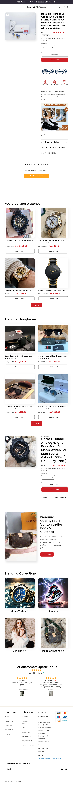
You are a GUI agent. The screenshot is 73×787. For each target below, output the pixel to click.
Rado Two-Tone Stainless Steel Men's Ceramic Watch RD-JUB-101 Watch (53, 291)
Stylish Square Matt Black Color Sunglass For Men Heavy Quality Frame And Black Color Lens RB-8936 (52, 356)
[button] (4, 7)
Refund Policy (26, 736)
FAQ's (23, 728)
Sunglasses (9, 725)
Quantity (44, 44)
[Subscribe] (37, 769)
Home (7, 717)
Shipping (53, 38)
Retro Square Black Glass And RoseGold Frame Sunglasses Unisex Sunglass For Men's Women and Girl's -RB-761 (18, 356)
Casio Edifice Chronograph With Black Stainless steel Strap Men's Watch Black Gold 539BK (19, 240)
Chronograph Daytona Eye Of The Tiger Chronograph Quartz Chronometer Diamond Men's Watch (18, 291)
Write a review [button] (36, 176)
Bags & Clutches (52, 650)
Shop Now (47, 554)
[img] (36, 670)
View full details (60, 498)
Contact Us (9, 730)
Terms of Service (28, 745)
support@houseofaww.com (50, 758)
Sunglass (18, 650)
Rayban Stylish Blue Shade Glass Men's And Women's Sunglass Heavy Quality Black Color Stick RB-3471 (52, 406)
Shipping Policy (27, 741)
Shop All (7, 734)
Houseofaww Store (15, 781)
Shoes (52, 611)
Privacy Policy (26, 732)
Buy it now (55, 60)
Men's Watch (18, 611)
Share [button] (45, 135)
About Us (25, 717)
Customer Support (25, 722)
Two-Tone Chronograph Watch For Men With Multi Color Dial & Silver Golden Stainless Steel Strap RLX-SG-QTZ (52, 240)
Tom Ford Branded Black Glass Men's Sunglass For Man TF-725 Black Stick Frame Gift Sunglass (19, 406)
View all (37, 305)
